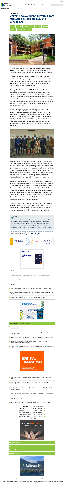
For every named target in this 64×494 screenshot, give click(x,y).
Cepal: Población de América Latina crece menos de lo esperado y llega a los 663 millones (30, 283)
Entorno (12, 26)
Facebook (50, 227)
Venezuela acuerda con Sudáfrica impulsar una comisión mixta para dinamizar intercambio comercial (29, 383)
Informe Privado (25, 5)
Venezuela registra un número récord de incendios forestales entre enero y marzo (30, 288)
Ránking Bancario (14, 442)
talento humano (21, 29)
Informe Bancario (13, 446)
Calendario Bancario (14, 453)
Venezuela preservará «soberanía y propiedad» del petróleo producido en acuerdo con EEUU (31, 378)
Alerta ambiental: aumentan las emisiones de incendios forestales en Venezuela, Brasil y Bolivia (32, 293)
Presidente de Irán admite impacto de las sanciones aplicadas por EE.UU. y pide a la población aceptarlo (31, 332)
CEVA (32, 26)
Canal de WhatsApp (27, 227)
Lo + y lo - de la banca (15, 449)
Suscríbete (34, 5)
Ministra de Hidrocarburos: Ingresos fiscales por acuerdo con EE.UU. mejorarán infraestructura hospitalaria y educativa (30, 342)
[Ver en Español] (62, 1)
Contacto (40, 5)
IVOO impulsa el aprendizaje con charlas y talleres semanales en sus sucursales (30, 279)
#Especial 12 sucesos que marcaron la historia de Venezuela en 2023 (27, 297)
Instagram (39, 227)
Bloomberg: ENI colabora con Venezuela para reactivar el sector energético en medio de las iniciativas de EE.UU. (32, 327)
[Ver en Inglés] (61, 1)
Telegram (34, 227)
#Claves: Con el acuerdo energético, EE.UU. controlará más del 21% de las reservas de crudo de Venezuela (32, 347)
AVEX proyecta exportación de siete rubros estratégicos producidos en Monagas (30, 402)
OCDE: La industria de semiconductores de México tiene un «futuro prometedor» (30, 275)
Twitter (44, 227)
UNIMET (29, 29)
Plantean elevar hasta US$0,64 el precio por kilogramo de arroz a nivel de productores (31, 337)
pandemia (12, 29)
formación (45, 26)
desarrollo (38, 26)
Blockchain (26, 26)
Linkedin (28, 479)
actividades (19, 26)
